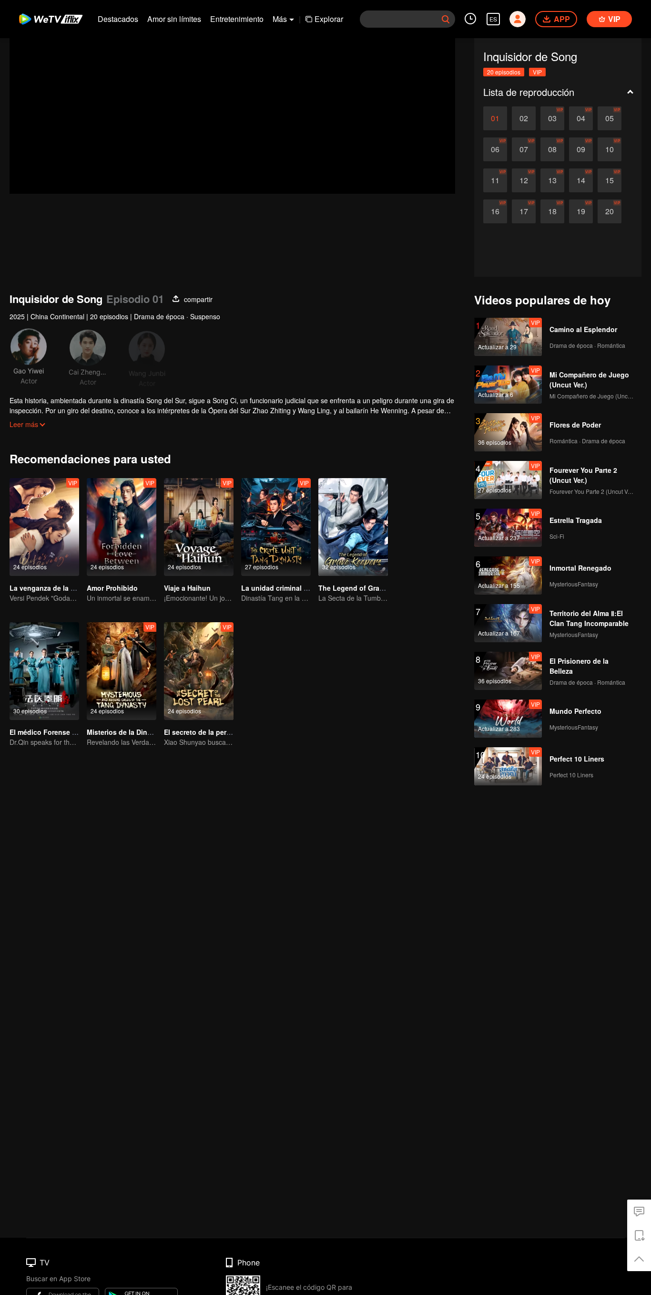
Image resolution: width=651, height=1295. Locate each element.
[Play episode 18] (552, 211)
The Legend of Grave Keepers (367, 588)
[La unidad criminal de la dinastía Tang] (276, 527)
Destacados (118, 18)
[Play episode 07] (524, 149)
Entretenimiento (237, 18)
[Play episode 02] (524, 118)
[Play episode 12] (524, 180)
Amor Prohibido (112, 588)
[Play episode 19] (581, 211)
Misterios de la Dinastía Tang (134, 732)
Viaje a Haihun (187, 588)
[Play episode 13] (552, 180)
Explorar (329, 18)
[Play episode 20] (609, 211)
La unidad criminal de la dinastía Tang (303, 588)
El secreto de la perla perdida (211, 732)
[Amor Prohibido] (121, 527)
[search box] (445, 19)
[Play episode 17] (524, 211)
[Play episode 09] (581, 149)
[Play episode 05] (609, 118)
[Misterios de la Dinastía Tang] (121, 671)
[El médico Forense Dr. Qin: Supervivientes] (44, 671)
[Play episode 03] (552, 118)
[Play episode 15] (609, 180)
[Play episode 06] (495, 149)
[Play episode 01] (495, 118)
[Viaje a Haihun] (199, 527)
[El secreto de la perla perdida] (199, 671)
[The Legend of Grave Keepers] (353, 527)
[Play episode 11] (495, 180)
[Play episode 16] (495, 211)
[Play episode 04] (581, 118)
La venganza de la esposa (52, 588)
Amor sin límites (174, 18)
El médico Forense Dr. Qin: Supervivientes (78, 732)
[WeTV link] (51, 19)
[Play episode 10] (609, 149)
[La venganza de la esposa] (44, 527)
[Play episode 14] (581, 180)
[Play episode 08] (552, 149)
